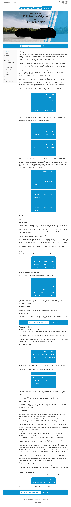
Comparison (8, 51)
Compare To (37, 8)
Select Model (29, 8)
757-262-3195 (65, 3)
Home (22, 8)
